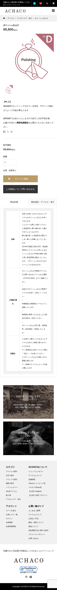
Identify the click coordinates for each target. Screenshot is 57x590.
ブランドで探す (12, 479)
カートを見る (11, 511)
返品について (33, 526)
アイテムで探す (12, 471)
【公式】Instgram (35, 491)
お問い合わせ (33, 538)
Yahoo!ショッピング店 (36, 483)
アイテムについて (35, 475)
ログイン (9, 519)
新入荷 (8, 495)
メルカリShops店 (35, 487)
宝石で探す (10, 475)
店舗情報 (31, 479)
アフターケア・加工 (13, 499)
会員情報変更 (11, 526)
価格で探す (10, 483)
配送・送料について (35, 522)
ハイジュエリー (12, 487)
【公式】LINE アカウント (38, 495)
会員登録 (9, 522)
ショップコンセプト (35, 471)
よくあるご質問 (34, 511)
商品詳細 (14, 202)
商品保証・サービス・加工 (42, 202)
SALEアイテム (11, 491)
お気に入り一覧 (12, 515)
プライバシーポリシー (36, 534)
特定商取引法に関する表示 (38, 530)
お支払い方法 (33, 519)
